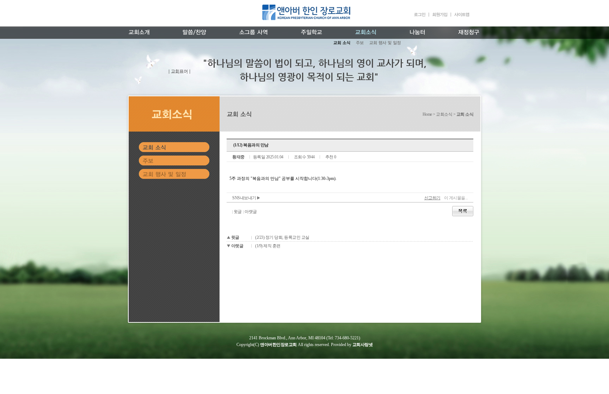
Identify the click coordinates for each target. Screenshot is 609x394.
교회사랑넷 (362, 344)
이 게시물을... (456, 197)
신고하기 (432, 197)
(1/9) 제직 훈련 (268, 245)
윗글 (238, 211)
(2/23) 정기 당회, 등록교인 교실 (282, 237)
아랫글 (251, 211)
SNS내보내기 (244, 197)
